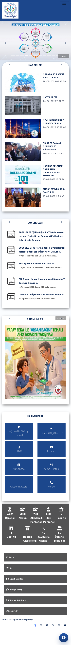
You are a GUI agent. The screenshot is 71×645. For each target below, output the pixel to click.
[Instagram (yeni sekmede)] (59, 625)
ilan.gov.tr (13, 611)
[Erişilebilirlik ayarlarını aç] (63, 637)
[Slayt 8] (44, 56)
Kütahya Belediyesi (17, 600)
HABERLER (35, 65)
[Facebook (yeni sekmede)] (47, 625)
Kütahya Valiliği (15, 589)
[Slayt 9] (49, 56)
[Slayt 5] (31, 56)
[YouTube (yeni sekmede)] (65, 625)
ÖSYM (11, 557)
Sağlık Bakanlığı (15, 579)
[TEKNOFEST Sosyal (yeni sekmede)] (35, 625)
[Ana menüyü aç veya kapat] (64, 4)
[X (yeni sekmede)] (53, 625)
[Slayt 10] (53, 56)
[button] (35, 362)
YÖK (10, 568)
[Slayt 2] (17, 56)
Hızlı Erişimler (35, 415)
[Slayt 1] (13, 56)
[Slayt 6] (35, 56)
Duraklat (63, 56)
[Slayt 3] (22, 56)
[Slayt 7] (40, 56)
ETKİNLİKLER (35, 319)
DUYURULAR (35, 222)
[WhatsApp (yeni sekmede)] (41, 625)
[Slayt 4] (26, 56)
